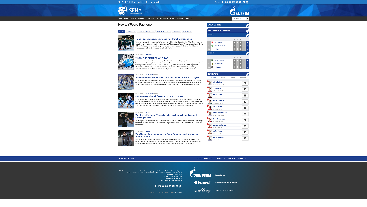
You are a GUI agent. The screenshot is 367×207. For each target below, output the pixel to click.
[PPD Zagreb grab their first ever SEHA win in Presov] (126, 100)
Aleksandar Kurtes (219, 125)
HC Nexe (217, 49)
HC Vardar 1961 (219, 63)
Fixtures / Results (137, 19)
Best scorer (213, 77)
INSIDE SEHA (176, 31)
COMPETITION (131, 31)
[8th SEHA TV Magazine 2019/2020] (126, 62)
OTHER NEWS (187, 31)
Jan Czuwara (217, 107)
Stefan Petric (217, 131)
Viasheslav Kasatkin (220, 113)
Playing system (162, 19)
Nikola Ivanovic (218, 137)
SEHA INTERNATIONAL (164, 31)
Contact (231, 159)
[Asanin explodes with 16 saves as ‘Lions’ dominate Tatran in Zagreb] (126, 82)
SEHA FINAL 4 (150, 31)
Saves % (233, 77)
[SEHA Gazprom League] (130, 10)
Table (153, 19)
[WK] (240, 2)
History (180, 19)
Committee (242, 159)
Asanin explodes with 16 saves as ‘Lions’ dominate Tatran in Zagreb (167, 77)
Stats (148, 19)
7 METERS (141, 31)
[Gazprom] (239, 10)
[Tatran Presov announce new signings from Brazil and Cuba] (126, 43)
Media (188, 19)
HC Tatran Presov (219, 60)
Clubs (172, 19)
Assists (223, 77)
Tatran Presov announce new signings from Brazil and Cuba (163, 39)
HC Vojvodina (218, 42)
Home (121, 19)
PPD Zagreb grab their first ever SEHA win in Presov (159, 96)
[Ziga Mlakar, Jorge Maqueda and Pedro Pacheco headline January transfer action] (126, 138)
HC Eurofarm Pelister (220, 45)
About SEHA (208, 159)
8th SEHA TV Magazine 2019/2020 (151, 58)
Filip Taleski (217, 88)
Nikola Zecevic (218, 94)
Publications (220, 159)
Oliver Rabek (217, 82)
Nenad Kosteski (218, 100)
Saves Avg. (243, 77)
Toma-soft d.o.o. (178, 192)
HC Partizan (218, 67)
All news (121, 31)
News (126, 19)
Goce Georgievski (219, 119)
